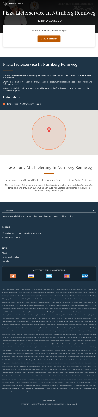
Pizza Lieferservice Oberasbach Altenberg (41, 379)
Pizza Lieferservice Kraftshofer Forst (33, 388)
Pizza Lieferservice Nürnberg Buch (80, 305)
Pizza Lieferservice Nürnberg (23, 360)
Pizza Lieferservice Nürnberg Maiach (36, 308)
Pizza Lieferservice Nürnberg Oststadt (53, 350)
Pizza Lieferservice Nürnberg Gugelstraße (70, 324)
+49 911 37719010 (12, 237)
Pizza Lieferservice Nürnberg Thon (72, 312)
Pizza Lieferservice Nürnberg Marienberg (51, 331)
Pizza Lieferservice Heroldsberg (57, 388)
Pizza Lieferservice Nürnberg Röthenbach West (67, 302)
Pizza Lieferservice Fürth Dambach (80, 363)
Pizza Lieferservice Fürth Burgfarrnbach (79, 366)
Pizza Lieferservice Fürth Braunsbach (31, 369)
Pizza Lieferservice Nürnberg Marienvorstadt (38, 334)
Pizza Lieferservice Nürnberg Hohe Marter (50, 299)
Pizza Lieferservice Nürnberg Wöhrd (64, 334)
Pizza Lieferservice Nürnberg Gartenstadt (77, 318)
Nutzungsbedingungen (32, 216)
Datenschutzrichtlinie (11, 216)
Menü (4, 253)
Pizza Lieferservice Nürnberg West (79, 350)
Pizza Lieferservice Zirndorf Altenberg (78, 382)
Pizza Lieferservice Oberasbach (27, 382)
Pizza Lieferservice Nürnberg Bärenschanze (78, 299)
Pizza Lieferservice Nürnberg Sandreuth (47, 312)
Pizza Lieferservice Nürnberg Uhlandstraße (70, 321)
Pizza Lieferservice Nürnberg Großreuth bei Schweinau (36, 292)
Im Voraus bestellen (10, 257)
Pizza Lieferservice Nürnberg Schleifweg (78, 331)
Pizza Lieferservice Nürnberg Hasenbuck (23, 337)
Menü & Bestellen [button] (49, 38)
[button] (94, 4)
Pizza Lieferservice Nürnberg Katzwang (70, 353)
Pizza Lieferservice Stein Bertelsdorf (60, 376)
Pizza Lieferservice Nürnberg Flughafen (83, 315)
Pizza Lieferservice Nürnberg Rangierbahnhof (36, 328)
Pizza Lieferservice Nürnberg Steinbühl (31, 315)
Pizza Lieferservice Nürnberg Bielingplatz (63, 308)
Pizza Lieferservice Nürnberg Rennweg (79, 337)
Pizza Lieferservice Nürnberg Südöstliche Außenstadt (28, 356)
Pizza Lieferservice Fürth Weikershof (56, 363)
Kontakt (5, 261)
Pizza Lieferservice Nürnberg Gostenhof (32, 305)
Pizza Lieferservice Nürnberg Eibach (22, 312)
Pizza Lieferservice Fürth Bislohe (55, 369)
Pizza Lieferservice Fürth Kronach (67, 360)
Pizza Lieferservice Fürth (55, 372)
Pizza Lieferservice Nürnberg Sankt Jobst (43, 344)
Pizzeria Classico (16, 3)
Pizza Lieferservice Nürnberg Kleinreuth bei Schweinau (34, 347)
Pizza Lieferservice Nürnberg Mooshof (24, 331)
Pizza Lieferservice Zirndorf (63, 385)
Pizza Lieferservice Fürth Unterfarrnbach (53, 366)
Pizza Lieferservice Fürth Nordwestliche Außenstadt (28, 363)
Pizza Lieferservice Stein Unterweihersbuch (33, 376)
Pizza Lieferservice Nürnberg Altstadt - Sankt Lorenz (19, 318)
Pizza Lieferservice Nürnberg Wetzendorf (22, 299)
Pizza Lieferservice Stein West (73, 372)
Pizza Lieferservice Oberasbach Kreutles (69, 379)
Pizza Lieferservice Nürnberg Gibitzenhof (56, 315)
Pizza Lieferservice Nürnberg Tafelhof (50, 318)
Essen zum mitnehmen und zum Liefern (23, 392)
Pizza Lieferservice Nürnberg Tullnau (33, 340)
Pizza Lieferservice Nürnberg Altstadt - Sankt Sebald (38, 324)
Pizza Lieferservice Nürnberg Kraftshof (43, 321)
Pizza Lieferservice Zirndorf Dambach (52, 382)
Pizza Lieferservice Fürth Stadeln (30, 366)
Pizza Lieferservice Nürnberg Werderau (57, 305)
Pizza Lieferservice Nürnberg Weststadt (65, 347)
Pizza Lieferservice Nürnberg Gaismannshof (16, 289)
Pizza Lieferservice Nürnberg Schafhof (84, 340)
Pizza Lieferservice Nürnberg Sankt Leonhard (32, 296)
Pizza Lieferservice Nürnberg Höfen (43, 289)
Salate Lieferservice (75, 388)
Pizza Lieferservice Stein (82, 376)
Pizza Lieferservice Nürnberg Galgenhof (64, 328)
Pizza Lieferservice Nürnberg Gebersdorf (62, 296)
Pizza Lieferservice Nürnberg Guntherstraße (51, 337)
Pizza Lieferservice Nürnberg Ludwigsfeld (58, 340)
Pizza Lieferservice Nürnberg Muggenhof (69, 289)
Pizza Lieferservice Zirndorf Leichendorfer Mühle (39, 385)
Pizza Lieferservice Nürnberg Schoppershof (16, 344)
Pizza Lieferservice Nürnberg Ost (56, 356)
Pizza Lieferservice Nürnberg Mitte (46, 353)
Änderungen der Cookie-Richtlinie (59, 216)
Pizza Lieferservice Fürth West (44, 360)
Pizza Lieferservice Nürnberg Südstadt (27, 350)
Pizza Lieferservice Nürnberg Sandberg (38, 302)
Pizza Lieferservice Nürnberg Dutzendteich (70, 344)
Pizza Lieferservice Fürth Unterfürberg (34, 372)
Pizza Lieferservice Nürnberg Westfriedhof (69, 292)
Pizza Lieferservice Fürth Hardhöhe (79, 369)
